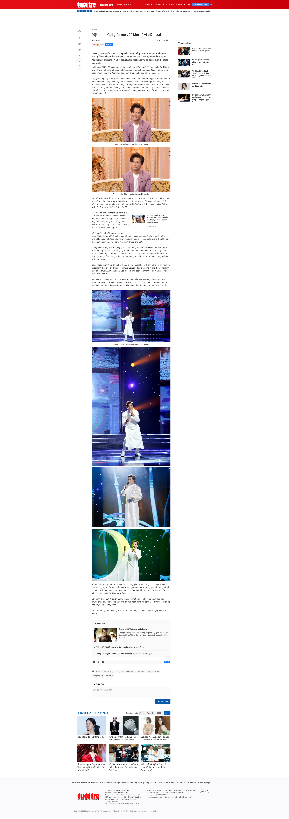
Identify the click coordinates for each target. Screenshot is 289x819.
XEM (167, 713)
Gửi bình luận (163, 701)
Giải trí (172, 11)
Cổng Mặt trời (98, 676)
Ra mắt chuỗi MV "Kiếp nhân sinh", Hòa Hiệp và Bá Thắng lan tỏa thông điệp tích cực (157, 219)
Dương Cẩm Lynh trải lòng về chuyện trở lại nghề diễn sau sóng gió (124, 654)
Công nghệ (133, 783)
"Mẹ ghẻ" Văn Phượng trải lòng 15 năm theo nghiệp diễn (120, 647)
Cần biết (171, 4)
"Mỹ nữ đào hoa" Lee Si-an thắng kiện (202, 85)
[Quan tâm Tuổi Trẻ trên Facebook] (207, 791)
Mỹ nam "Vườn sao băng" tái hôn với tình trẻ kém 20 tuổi (122, 738)
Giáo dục (143, 11)
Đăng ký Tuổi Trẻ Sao (200, 4)
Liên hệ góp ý (183, 797)
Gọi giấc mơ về (153, 671)
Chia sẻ (109, 45)
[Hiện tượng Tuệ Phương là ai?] (91, 725)
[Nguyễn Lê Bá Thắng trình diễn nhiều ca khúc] (131, 316)
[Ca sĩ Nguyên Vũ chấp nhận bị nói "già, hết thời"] (184, 62)
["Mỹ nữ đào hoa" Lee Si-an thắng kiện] (184, 86)
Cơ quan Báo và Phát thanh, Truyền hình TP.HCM (122, 803)
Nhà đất (186, 783)
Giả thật (200, 783)
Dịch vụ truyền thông (154, 797)
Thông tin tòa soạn (111, 801)
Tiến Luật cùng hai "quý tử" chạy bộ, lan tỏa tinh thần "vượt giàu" (154, 767)
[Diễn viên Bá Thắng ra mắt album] (105, 635)
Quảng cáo (181, 4)
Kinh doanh (125, 783)
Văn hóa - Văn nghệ (162, 11)
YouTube (160, 4)
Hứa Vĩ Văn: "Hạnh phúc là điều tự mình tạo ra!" (201, 49)
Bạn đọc (116, 11)
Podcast (150, 4)
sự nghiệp (120, 671)
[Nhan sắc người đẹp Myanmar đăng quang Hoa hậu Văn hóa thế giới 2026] (91, 753)
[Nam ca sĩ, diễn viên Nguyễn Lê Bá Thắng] (131, 120)
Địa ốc (207, 11)
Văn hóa (160, 783)
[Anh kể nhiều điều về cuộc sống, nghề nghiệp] (131, 169)
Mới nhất (84, 783)
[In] (79, 50)
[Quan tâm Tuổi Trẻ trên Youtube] (202, 791)
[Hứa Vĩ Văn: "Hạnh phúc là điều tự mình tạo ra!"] (184, 51)
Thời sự (95, 11)
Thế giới (109, 783)
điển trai (109, 676)
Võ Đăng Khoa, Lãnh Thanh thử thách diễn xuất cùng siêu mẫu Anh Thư (201, 74)
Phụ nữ (190, 11)
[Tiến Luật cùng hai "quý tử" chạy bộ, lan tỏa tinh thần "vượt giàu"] (155, 753)
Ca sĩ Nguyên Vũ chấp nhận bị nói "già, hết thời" (200, 62)
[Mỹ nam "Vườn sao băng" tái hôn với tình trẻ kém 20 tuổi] (123, 725)
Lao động (109, 11)
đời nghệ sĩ (130, 671)
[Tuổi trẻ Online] (88, 796)
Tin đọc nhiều (185, 43)
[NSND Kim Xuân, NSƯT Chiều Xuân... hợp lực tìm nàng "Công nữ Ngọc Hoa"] (184, 98)
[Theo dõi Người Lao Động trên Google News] (98, 44)
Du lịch (142, 783)
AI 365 (185, 11)
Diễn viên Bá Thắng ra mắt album (133, 629)
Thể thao (178, 11)
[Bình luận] (79, 44)
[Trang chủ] (84, 11)
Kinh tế (129, 11)
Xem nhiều (91, 783)
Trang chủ (76, 783)
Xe (139, 783)
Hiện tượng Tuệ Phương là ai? (91, 737)
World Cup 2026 (199, 11)
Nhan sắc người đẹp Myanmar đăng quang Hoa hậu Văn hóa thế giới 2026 (91, 767)
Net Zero (123, 11)
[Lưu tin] (79, 56)
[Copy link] (79, 38)
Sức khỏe (136, 11)
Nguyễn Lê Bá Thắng (104, 671)
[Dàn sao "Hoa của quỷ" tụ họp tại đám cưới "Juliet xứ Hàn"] (155, 725)
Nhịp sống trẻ (151, 783)
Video (97, 783)
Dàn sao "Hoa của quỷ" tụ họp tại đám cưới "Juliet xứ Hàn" (155, 738)
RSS (191, 797)
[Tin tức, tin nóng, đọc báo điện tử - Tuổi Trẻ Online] (88, 4)
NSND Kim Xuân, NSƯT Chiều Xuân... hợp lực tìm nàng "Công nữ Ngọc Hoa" (202, 98)
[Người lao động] (106, 4)
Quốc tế (102, 11)
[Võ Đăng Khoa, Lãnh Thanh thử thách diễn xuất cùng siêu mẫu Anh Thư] (184, 73)
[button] (79, 61)
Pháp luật (150, 11)
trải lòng (141, 671)
